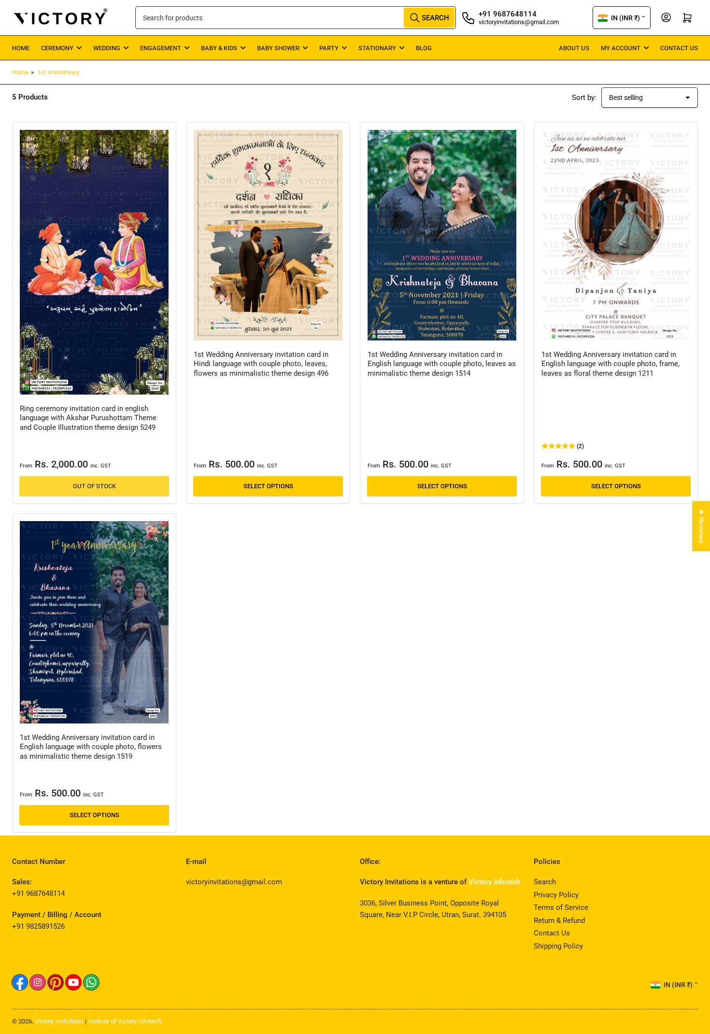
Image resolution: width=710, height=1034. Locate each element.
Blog (424, 48)
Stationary (377, 48)
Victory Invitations (59, 1021)
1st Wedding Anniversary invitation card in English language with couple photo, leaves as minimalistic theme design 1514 (442, 364)
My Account (620, 48)
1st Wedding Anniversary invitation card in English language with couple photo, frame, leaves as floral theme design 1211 (610, 364)
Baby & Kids (219, 48)
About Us (574, 48)
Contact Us (679, 48)
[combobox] (295, 17)
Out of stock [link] (94, 486)
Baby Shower (278, 48)
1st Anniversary (58, 72)
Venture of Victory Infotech (124, 1021)
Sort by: (584, 97)
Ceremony (57, 48)
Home (20, 48)
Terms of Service (561, 907)
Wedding (106, 48)
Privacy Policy (556, 895)
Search (545, 882)
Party (329, 48)
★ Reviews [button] (701, 526)
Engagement (160, 48)
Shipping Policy (558, 946)
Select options (268, 486)
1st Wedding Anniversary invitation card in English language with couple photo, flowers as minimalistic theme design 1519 (91, 747)
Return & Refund (559, 920)
